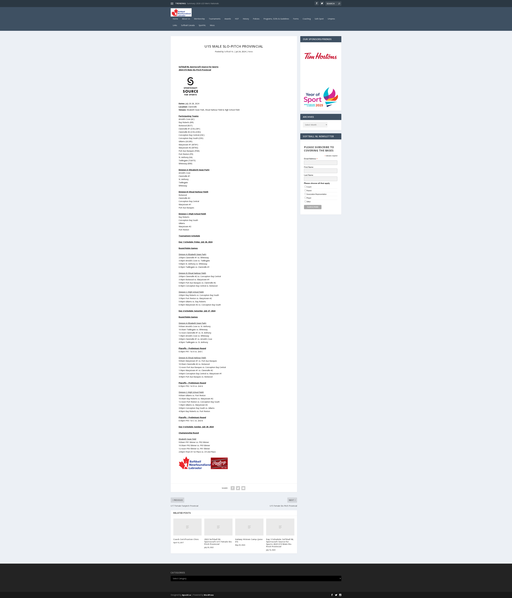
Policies (256, 19)
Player (309, 198)
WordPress (209, 595)
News (250, 51)
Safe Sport (319, 19)
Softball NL (229, 51)
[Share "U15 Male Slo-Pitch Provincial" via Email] (243, 488)
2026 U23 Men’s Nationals (198, 3)
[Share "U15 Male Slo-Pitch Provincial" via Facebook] (232, 488)
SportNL (202, 25)
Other (309, 202)
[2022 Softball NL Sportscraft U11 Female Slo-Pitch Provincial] (218, 527)
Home (175, 19)
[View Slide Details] (321, 56)
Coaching (307, 19)
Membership (199, 19)
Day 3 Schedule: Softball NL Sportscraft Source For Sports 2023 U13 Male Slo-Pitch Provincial (280, 543)
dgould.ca (186, 595)
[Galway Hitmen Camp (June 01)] (249, 527)
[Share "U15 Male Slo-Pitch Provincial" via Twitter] (238, 488)
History (246, 19)
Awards (228, 19)
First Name (308, 167)
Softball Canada (188, 25)
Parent (309, 191)
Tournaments (215, 19)
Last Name (308, 175)
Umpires (331, 19)
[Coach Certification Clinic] (187, 527)
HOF (237, 19)
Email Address (311, 158)
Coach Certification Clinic (186, 539)
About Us (186, 19)
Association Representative (317, 194)
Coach (309, 187)
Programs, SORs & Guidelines (276, 19)
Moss (212, 25)
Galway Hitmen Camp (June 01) (248, 540)
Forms (296, 19)
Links (175, 25)
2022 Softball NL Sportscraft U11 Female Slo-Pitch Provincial (218, 541)
